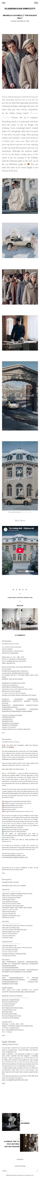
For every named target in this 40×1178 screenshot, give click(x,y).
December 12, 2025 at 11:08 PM (10, 882)
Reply (3, 732)
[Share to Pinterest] (19, 589)
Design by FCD (29, 1175)
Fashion (20, 597)
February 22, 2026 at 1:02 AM (10, 1044)
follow (36, 2)
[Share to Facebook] (16, 589)
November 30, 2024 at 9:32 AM (10, 742)
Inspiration (27, 597)
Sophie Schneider (9, 1042)
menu (3, 2)
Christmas (12, 597)
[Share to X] (13, 589)
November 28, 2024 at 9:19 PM (10, 643)
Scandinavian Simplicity (20, 8)
